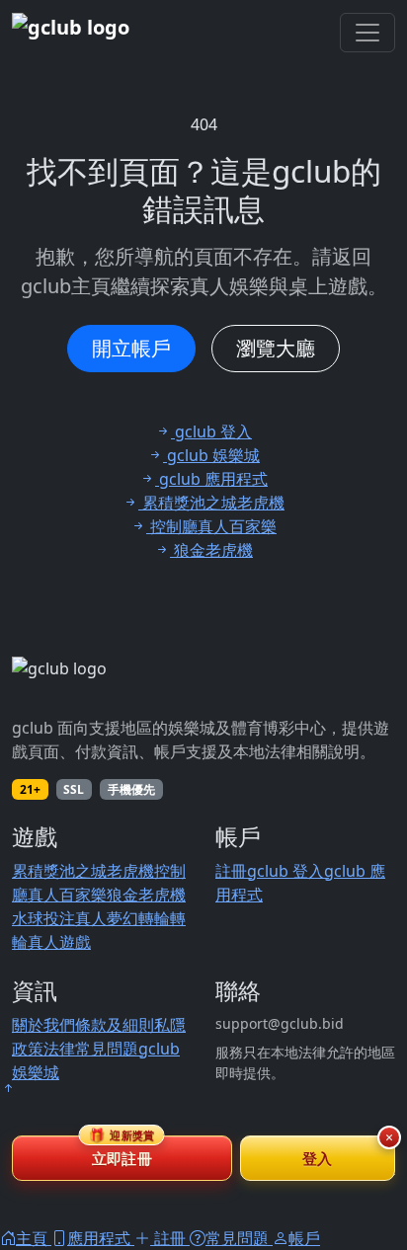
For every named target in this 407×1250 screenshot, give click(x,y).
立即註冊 (122, 1151)
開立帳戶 (131, 348)
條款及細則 (114, 1025)
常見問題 (106, 1048)
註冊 (231, 871)
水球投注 (43, 918)
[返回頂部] (8, 1088)
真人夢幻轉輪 (122, 918)
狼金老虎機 (146, 894)
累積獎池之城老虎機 (83, 871)
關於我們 (43, 1025)
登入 (317, 1158)
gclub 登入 (285, 871)
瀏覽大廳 (275, 348)
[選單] (367, 32)
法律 (59, 1048)
